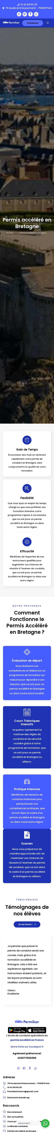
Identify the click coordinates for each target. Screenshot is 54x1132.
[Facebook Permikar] (30, 14)
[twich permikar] (24, 14)
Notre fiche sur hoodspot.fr (27, 1046)
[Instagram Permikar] (19, 14)
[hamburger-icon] (47, 23)
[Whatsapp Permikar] (36, 14)
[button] (22, 1011)
